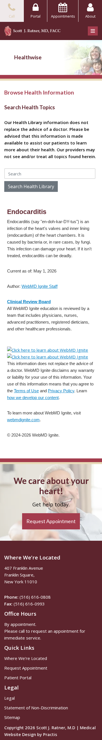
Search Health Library (31, 186)
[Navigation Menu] (93, 30)
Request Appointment (25, 668)
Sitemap (12, 717)
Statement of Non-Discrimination (36, 707)
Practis (50, 734)
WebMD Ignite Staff (40, 286)
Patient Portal (17, 677)
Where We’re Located (25, 658)
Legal (9, 698)
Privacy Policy (61, 390)
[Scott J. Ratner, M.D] (32, 31)
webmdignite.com (23, 419)
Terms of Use (26, 390)
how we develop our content (33, 397)
